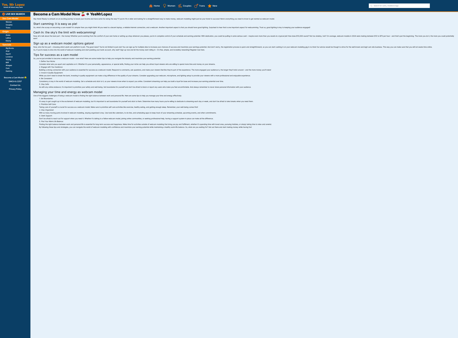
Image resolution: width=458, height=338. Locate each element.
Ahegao (9, 65)
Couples (187, 6)
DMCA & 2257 (15, 81)
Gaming (9, 71)
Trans (202, 6)
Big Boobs (10, 48)
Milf (7, 62)
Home (157, 6)
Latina (8, 38)
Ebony (8, 41)
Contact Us (15, 85)
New (215, 6)
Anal (7, 51)
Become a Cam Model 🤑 (15, 77)
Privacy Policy (15, 89)
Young (8, 60)
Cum (8, 68)
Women (171, 6)
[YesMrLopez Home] (13, 5)
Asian (8, 35)
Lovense (9, 57)
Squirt (8, 54)
